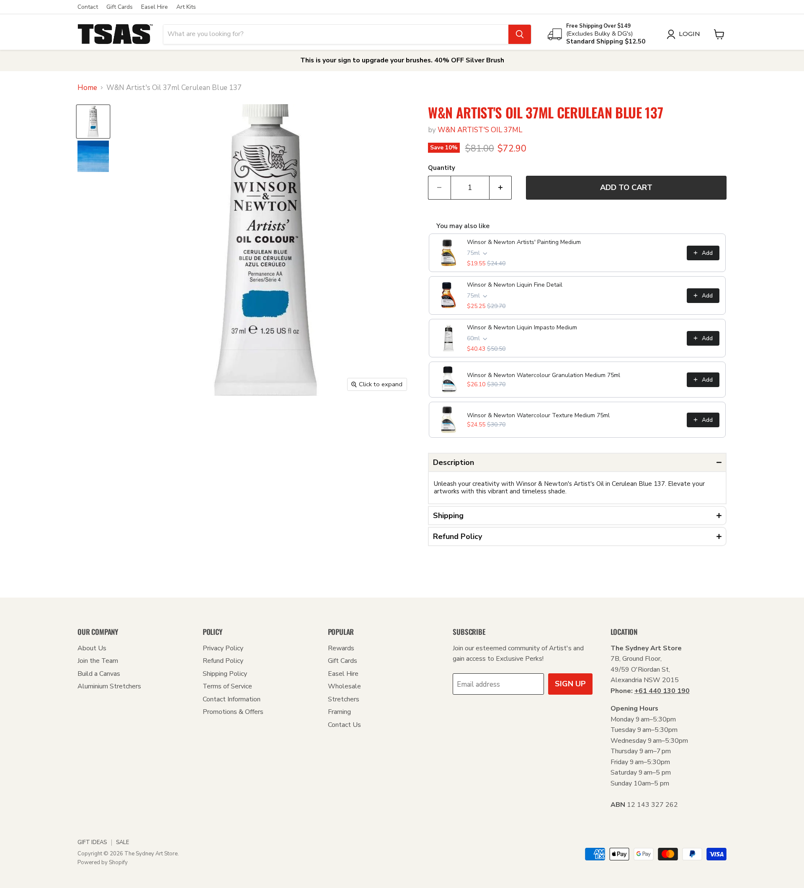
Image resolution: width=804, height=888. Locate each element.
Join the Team (97, 660)
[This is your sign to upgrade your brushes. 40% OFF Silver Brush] (402, 60)
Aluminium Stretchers (109, 686)
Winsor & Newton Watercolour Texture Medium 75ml (538, 415)
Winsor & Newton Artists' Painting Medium (524, 242)
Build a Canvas (98, 673)
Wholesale (344, 686)
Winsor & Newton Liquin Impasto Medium (522, 327)
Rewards (341, 648)
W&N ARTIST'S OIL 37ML (480, 130)
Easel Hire (154, 7)
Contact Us (344, 724)
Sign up (570, 684)
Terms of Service (227, 686)
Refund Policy (223, 660)
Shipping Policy (225, 673)
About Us (91, 648)
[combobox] (335, 34)
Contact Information (231, 699)
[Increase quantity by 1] (501, 188)
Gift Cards (119, 7)
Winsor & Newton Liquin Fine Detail (514, 285)
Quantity (441, 168)
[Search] (519, 34)
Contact (87, 7)
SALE (122, 842)
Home (87, 88)
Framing (339, 711)
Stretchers (343, 699)
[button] (577, 462)
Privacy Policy (223, 648)
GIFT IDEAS (92, 842)
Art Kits (186, 7)
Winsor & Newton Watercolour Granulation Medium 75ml (543, 375)
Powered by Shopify (102, 862)
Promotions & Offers (233, 711)
